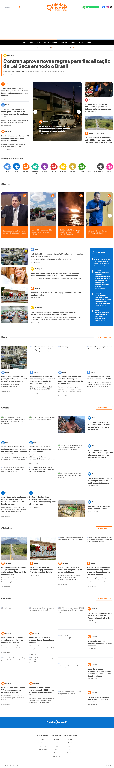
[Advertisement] (57, 27)
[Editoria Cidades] (26, 167)
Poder (54, 48)
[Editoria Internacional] (100, 167)
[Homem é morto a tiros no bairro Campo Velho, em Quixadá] (71, 699)
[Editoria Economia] (72, 167)
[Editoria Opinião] (109, 167)
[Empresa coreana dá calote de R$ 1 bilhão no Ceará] (71, 508)
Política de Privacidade (43, 742)
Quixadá (54, 43)
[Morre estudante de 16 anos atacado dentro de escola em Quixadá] (42, 619)
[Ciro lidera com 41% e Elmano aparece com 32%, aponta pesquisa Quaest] (42, 428)
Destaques (64, 43)
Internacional (47, 48)
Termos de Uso (43, 749)
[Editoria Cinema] (44, 167)
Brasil (31, 43)
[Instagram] (107, 7)
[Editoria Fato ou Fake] (91, 167)
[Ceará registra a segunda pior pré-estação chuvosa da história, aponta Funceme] (71, 480)
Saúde (89, 43)
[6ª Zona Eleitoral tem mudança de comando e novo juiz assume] (71, 643)
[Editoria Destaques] (63, 167)
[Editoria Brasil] (7, 167)
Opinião (81, 43)
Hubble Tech (109, 766)
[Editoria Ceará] (16, 167)
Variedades (39, 48)
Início (25, 43)
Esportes (60, 48)
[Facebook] (103, 7)
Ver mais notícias (102, 337)
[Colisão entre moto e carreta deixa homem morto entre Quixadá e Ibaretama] (14, 619)
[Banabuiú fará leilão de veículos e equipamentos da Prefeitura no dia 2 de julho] (14, 295)
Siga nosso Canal (91, 7)
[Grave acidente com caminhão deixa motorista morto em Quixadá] (43, 209)
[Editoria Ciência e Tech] (35, 167)
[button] (79, 112)
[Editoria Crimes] (53, 167)
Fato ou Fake (91, 171)
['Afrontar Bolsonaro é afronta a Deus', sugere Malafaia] (99, 209)
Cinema (76, 48)
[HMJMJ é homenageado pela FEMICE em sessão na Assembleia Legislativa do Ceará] (71, 615)
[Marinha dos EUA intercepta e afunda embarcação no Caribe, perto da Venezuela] (71, 209)
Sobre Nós (43, 746)
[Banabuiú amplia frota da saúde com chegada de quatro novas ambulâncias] (71, 548)
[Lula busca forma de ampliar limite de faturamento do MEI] (100, 357)
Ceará (38, 43)
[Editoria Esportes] (81, 167)
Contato (43, 753)
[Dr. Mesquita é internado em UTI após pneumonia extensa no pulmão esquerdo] (14, 669)
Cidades (46, 43)
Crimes (73, 43)
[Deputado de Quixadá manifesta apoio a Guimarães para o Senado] (14, 209)
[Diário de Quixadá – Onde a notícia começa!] (57, 7)
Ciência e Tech (69, 48)
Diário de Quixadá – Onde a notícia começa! (16, 766)
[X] (111, 7)
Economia (72, 171)
